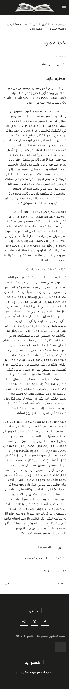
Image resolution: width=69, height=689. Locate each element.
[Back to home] (34, 7)
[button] (64, 7)
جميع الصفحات (33, 558)
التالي (60, 547)
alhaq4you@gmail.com (34, 673)
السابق (61, 583)
